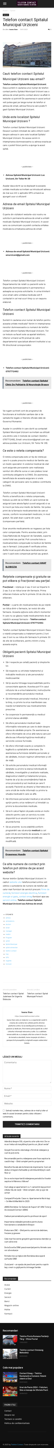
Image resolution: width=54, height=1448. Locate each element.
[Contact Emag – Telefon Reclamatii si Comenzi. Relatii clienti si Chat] (10, 1377)
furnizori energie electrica (24, 893)
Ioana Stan (13, 29)
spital (8, 941)
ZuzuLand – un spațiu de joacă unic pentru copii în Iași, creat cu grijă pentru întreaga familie (26, 1265)
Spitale (12, 10)
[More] (31, 35)
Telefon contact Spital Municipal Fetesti (37, 995)
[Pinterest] (18, 35)
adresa (8, 918)
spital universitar (12, 947)
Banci (7, 1301)
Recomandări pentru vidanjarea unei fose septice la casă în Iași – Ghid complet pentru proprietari (27, 1160)
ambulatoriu (10, 921)
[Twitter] (12, 35)
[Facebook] (5, 35)
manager (9, 931)
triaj (7, 954)
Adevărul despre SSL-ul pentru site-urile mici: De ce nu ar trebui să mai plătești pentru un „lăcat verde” (27, 1142)
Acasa (7, 1284)
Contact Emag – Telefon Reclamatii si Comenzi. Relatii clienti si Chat (33, 1376)
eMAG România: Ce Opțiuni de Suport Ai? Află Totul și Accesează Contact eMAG (27, 1208)
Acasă (5, 10)
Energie (7, 1293)
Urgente (8, 961)
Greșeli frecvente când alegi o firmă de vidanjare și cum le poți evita (26, 1151)
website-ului (15, 882)
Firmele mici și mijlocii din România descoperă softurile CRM (24, 1257)
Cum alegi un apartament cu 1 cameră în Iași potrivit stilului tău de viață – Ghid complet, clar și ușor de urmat (27, 1190)
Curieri (7, 1289)
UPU (7, 957)
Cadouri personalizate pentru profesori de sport (25, 1216)
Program (9, 938)
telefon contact (11, 951)
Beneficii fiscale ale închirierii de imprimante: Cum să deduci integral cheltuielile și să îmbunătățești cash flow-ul (27, 1170)
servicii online (9, 900)
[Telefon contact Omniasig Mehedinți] (10, 1354)
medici (8, 934)
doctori (8, 924)
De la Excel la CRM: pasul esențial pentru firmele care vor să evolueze (27, 1248)
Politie (7, 1309)
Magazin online (11, 1305)
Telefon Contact (17, 1444)
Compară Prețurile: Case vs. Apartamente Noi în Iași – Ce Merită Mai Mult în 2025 (27, 1199)
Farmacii (8, 1313)
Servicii (7, 1297)
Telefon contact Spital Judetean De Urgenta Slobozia (13, 996)
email (8, 928)
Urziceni (8, 964)
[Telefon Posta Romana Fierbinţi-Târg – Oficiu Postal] (10, 1340)
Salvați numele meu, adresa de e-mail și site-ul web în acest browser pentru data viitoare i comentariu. (25, 1113)
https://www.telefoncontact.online (27, 1016)
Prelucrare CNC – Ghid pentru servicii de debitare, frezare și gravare (26, 1231)
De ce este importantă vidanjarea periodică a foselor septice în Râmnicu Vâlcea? (27, 1179)
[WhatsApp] (24, 35)
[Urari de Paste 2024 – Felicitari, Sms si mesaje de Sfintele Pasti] (10, 1391)
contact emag (26, 896)
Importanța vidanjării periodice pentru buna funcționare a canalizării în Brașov (23, 1223)
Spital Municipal (11, 944)
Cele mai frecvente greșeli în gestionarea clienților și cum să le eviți (27, 1240)
